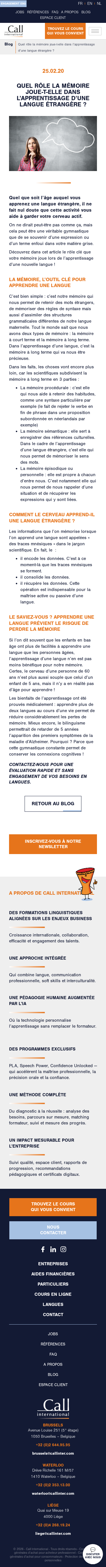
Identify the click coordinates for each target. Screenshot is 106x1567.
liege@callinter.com (53, 1533)
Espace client (53, 18)
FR (80, 3)
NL (99, 3)
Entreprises (53, 1263)
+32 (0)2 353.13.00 (53, 1485)
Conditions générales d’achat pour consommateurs (51, 1554)
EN (89, 3)
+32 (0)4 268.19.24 (53, 1525)
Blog (85, 12)
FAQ (55, 12)
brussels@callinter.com (53, 1453)
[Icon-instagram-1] (63, 1249)
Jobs (20, 12)
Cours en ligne (53, 1294)
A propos (70, 12)
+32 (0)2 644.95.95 (53, 1445)
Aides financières (53, 1274)
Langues (53, 1304)
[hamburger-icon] (95, 31)
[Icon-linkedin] (53, 1249)
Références (38, 12)
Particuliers (53, 1284)
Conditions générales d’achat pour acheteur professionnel (53, 1551)
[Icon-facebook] (43, 1249)
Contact (53, 1314)
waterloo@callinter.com (53, 1493)
